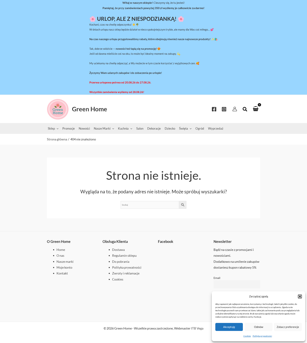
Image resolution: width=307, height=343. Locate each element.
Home (60, 250)
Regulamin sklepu (124, 255)
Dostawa (118, 250)
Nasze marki (65, 261)
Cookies (247, 336)
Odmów (258, 326)
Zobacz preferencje (288, 326)
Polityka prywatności (262, 336)
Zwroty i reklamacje (125, 273)
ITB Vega (197, 328)
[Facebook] (214, 109)
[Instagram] (224, 109)
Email (217, 277)
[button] (300, 296)
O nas (60, 255)
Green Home (89, 109)
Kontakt (62, 273)
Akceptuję (229, 326)
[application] (56, 128)
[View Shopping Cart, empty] (255, 108)
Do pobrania (120, 261)
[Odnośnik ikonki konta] (234, 109)
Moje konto (64, 267)
